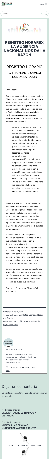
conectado (27, 393)
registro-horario (10, 324)
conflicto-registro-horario (28, 321)
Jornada (32, 315)
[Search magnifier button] (45, 13)
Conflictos (23, 315)
